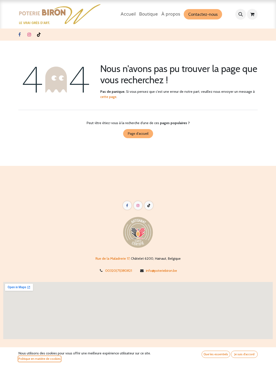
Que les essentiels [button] (216, 354)
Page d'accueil (138, 133)
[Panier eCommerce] (252, 14)
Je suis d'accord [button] (244, 354)
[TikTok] (38, 34)
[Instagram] (29, 34)
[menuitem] (128, 14)
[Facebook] (19, 34)
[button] (240, 14)
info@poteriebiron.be (161, 271)
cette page (108, 97)
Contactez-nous (203, 14)
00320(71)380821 (118, 271)
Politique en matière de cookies (40, 359)
